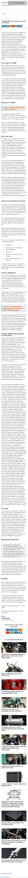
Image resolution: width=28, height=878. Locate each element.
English (3, 13)
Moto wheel (5, 2)
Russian (2, 877)
